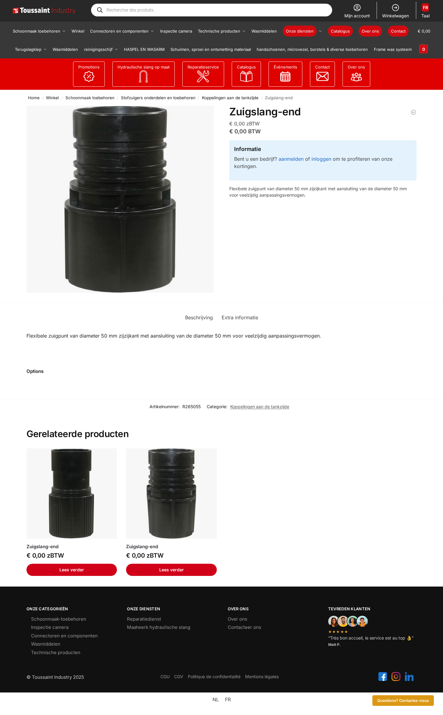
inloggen (321, 159)
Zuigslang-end (42, 546)
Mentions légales (262, 676)
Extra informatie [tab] (240, 317)
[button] (424, 40)
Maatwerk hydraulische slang (158, 627)
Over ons (356, 67)
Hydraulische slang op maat (144, 67)
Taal (425, 11)
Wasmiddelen (45, 644)
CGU (165, 676)
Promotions (89, 67)
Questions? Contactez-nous (403, 700)
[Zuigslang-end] (413, 112)
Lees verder (71, 569)
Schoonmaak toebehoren (89, 97)
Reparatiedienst (144, 619)
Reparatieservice (203, 67)
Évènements (285, 67)
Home (34, 97)
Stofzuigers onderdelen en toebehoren (158, 97)
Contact (322, 67)
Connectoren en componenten (64, 636)
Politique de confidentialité (214, 676)
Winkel (52, 97)
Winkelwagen (395, 15)
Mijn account (357, 15)
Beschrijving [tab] (199, 317)
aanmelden (291, 159)
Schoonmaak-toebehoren (58, 619)
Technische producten (55, 652)
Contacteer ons (244, 627)
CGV (178, 676)
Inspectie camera (50, 627)
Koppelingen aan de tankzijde (230, 97)
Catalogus (246, 67)
